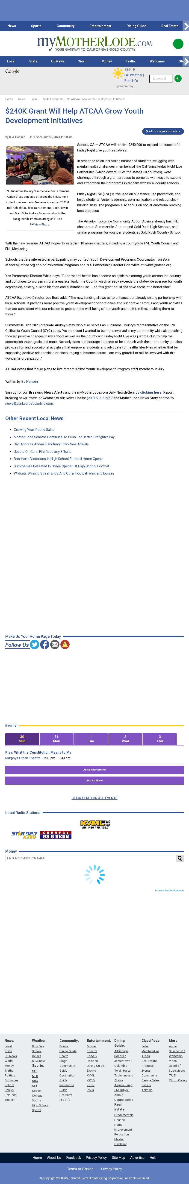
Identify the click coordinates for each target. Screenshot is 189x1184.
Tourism (10, 1099)
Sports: (38, 1066)
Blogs (63, 1061)
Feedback (73, 1158)
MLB (35, 1076)
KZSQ (91, 1080)
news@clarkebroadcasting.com (29, 403)
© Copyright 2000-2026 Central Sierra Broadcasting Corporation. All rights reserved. (94, 1178)
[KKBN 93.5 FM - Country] (55, 834)
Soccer (36, 1090)
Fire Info (64, 1099)
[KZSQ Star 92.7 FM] (22, 834)
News (12, 26)
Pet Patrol (66, 1095)
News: (9, 1041)
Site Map (118, 1158)
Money (106, 61)
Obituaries (11, 1080)
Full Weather (133, 75)
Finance (119, 1120)
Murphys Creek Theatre (23, 758)
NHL (35, 1086)
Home (37, 1158)
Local (11, 61)
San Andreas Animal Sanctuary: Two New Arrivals (51, 444)
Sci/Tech (10, 1095)
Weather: (39, 1041)
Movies (92, 1046)
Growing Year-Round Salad (34, 430)
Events (63, 1046)
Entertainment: (99, 1041)
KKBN (90, 1085)
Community (65, 26)
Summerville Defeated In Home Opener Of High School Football (61, 466)
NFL (34, 1071)
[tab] (22, 739)
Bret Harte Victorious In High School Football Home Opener (59, 459)
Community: (69, 1041)
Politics (10, 1075)
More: (173, 1041)
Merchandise (150, 1051)
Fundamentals (123, 1115)
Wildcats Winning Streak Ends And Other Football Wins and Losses (64, 473)
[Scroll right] (186, 26)
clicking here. (151, 392)
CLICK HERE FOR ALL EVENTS (95, 798)
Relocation (121, 1134)
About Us (54, 1158)
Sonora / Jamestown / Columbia (123, 1060)
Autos (146, 1056)
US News (58, 61)
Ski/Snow (38, 1061)
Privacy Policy (96, 1158)
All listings (121, 1051)
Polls (90, 1090)
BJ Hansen (29, 381)
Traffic (131, 61)
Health (63, 1056)
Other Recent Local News (34, 418)
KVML (91, 1075)
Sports (36, 26)
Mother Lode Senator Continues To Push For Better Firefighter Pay (64, 437)
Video (173, 1061)
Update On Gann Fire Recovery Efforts (42, 452)
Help (153, 1158)
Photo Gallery (178, 1080)
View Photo (41, 224)
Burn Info (131, 81)
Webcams (157, 61)
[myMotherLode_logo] (94, 44)
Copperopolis (123, 1099)
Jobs (145, 1046)
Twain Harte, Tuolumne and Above (123, 1075)
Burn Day (38, 1046)
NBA (35, 1081)
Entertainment (100, 26)
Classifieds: (151, 1041)
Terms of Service (80, 1169)
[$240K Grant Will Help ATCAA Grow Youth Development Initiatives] (39, 186)
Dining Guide (136, 26)
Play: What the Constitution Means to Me (38, 752)
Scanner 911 (177, 1051)
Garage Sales (150, 1080)
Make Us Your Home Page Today (33, 636)
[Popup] (178, 44)
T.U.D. (173, 1075)
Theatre (92, 1051)
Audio (173, 1046)
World (83, 61)
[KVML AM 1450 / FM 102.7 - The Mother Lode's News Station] (95, 823)
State (33, 61)
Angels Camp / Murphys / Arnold (123, 1090)
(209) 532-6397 (98, 398)
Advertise (137, 1158)
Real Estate (169, 26)
